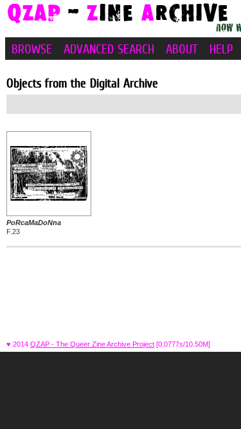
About (182, 48)
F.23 (33, 227)
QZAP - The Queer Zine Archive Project (92, 344)
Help (221, 48)
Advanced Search (109, 48)
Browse (32, 48)
